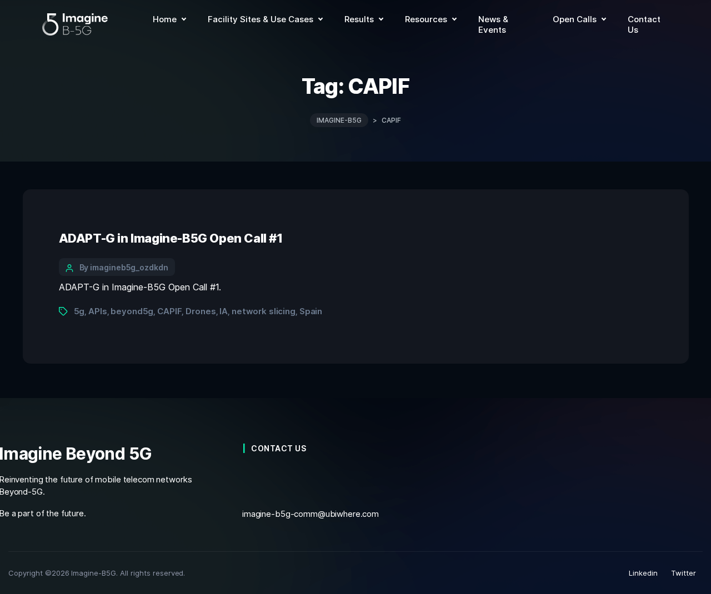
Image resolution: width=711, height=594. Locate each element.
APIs (97, 311)
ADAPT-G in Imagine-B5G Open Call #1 (171, 238)
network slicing (264, 311)
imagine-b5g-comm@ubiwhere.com (310, 514)
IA (223, 311)
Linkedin (643, 572)
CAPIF (169, 311)
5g (79, 311)
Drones (201, 311)
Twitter (683, 572)
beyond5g (132, 311)
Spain (310, 311)
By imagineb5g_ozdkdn (123, 267)
